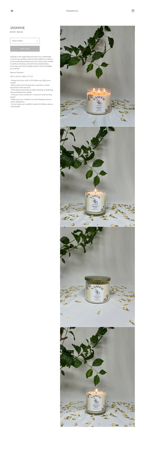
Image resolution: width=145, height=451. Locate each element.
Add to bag (25, 49)
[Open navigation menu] (12, 11)
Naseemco (72, 11)
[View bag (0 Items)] (132, 12)
